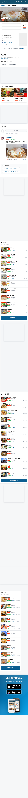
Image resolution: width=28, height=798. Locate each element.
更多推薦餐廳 (13, 480)
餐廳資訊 (3, 5)
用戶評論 (3, 126)
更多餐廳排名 (13, 317)
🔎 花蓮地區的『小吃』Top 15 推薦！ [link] (11, 171)
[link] (13, 250)
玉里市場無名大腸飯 (8, 42)
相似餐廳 (14, 5)
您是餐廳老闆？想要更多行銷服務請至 (14, 48)
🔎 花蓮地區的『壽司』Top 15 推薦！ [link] (11, 168)
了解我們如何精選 (4, 58)
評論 (9, 5)
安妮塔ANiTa (9, 137)
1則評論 (24, 28)
